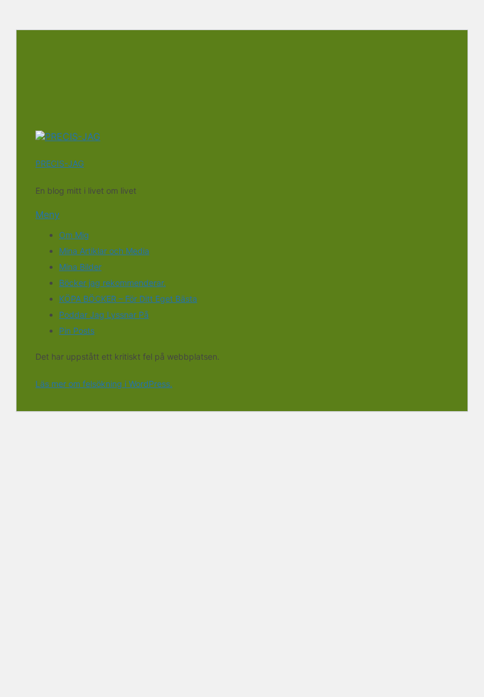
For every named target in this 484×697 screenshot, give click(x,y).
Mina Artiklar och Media (104, 251)
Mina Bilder (80, 267)
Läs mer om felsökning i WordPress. (103, 384)
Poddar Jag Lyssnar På (104, 315)
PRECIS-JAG (59, 163)
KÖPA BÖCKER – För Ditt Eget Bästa (128, 299)
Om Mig (74, 235)
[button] (242, 214)
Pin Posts (76, 330)
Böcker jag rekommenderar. (112, 283)
